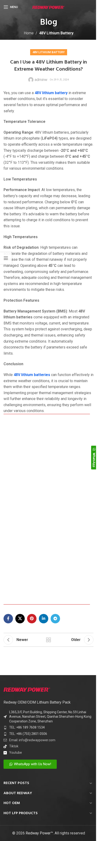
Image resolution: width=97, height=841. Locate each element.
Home (29, 33)
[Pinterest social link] (31, 618)
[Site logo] (48, 7)
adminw (41, 79)
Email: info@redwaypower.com (32, 740)
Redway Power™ (39, 833)
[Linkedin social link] (43, 618)
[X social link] (20, 618)
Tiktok (13, 746)
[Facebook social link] (8, 618)
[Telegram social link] (55, 618)
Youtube (15, 752)
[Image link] (27, 689)
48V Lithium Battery (56, 33)
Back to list (48, 640)
